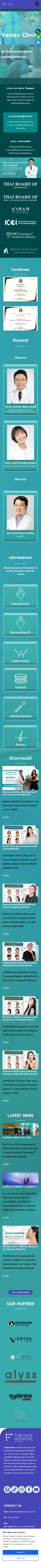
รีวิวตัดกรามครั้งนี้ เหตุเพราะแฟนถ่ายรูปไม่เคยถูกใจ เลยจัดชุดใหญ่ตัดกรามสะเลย (20, 1072)
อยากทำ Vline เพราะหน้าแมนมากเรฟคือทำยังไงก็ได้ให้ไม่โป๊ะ (20, 847)
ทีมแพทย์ (20, 340)
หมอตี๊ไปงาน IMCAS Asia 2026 (17, 1137)
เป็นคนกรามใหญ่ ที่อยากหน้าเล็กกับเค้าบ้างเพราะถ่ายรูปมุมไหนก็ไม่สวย (19, 906)
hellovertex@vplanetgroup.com (22, 1511)
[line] (7, 1489)
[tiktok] (14, 1489)
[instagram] (21, 1489)
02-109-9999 (13, 1517)
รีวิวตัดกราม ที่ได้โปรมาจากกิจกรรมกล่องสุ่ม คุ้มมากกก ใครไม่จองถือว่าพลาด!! (20, 1018)
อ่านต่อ (6, 817)
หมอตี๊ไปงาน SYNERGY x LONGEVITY (20, 1187)
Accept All (20, 1552)
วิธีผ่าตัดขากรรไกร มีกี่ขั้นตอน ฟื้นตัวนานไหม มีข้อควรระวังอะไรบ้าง (20, 1248)
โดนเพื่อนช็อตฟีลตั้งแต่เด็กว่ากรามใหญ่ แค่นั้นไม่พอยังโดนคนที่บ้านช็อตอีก (20, 964)
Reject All (20, 1558)
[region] (20, 1546)
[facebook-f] (28, 1489)
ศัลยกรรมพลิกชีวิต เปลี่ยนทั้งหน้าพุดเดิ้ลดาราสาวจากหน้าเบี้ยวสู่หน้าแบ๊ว (20, 793)
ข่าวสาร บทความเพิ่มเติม (20, 1292)
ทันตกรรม (20, 479)
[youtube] (36, 1489)
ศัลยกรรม (20, 358)
